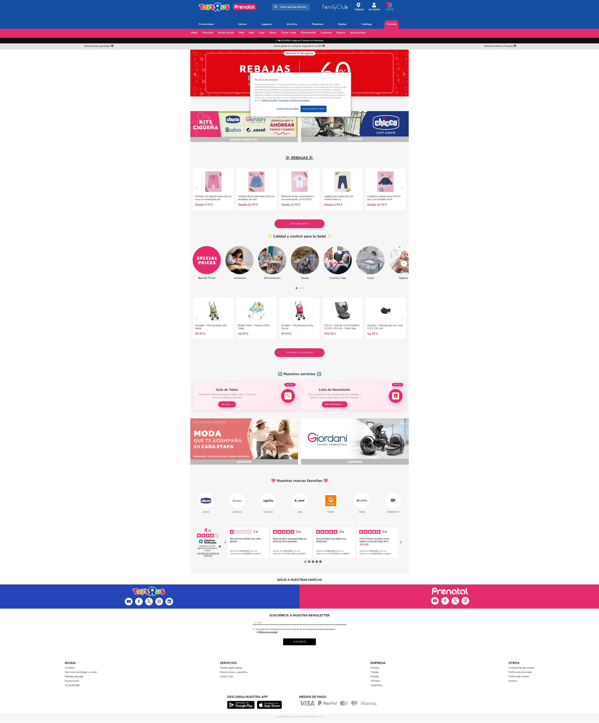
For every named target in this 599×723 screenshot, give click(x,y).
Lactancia (326, 32)
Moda (194, 32)
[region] (300, 94)
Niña (241, 32)
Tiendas (374, 672)
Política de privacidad (268, 632)
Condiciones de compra (521, 667)
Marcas (243, 24)
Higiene (340, 32)
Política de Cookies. (270, 100)
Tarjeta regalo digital (231, 667)
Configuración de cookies (287, 108)
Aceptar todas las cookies (313, 109)
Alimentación (308, 32)
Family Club (226, 676)
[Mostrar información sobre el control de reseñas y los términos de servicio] (220, 546)
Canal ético (376, 685)
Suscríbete (299, 641)
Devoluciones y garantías (233, 672)
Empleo (374, 676)
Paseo (272, 32)
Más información (333, 404)
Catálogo (366, 24)
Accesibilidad (72, 685)
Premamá (207, 32)
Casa (262, 32)
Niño (251, 32)
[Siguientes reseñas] (401, 542)
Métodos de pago (74, 676)
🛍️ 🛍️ (300, 157)
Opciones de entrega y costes (81, 672)
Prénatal (391, 24)
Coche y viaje (288, 32)
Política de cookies (519, 676)
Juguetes (267, 24)
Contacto (70, 667)
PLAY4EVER (317, 24)
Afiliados (375, 681)
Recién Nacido (226, 32)
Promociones (206, 24)
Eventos (513, 681)
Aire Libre (292, 24)
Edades (342, 24)
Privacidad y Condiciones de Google (294, 100)
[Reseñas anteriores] (225, 542)
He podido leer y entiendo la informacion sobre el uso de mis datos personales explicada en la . (295, 631)
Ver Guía (225, 404)
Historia (374, 667)
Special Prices (358, 32)
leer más (364, 544)
